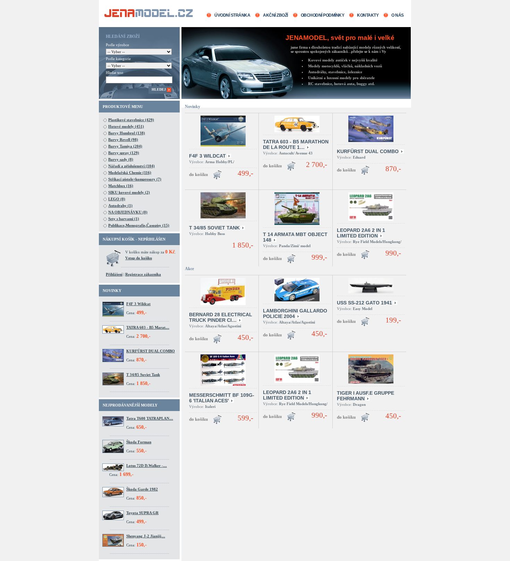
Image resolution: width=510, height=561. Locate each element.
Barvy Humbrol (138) (126, 133)
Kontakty (368, 15)
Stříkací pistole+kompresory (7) (134, 179)
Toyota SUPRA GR (142, 513)
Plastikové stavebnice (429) (131, 120)
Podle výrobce (117, 45)
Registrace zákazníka (143, 274)
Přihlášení (114, 274)
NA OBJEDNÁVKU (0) (127, 212)
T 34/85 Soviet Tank (143, 374)
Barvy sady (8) (120, 159)
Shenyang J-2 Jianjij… (145, 536)
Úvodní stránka (232, 15)
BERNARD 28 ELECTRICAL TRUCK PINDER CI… (220, 317)
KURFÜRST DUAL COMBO (150, 351)
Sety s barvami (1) (123, 219)
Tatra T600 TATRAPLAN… (149, 418)
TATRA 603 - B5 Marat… (147, 327)
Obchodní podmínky (323, 15)
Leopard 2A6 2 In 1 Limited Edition (361, 232)
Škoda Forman (138, 442)
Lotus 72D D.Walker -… (146, 465)
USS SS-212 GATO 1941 (364, 302)
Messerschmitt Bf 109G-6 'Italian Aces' (221, 397)
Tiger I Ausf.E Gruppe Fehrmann (365, 395)
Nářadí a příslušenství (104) (131, 166)
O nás (397, 15)
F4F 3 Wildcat (138, 304)
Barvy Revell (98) (123, 139)
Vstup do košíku (138, 258)
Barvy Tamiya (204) (125, 146)
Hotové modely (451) (126, 126)
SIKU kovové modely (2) (129, 192)
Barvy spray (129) (123, 153)
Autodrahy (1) (120, 205)
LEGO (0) (116, 199)
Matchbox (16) (120, 186)
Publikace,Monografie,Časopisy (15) (138, 225)
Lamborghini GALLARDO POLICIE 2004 (295, 313)
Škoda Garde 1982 (142, 489)
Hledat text (114, 72)
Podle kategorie (118, 59)
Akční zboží (275, 15)
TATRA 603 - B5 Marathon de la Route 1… (296, 144)
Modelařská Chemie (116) (129, 172)
